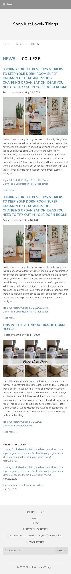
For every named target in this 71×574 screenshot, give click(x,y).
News (19, 44)
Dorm (45, 180)
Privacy (36, 523)
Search (35, 518)
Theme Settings (54, 535)
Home (6, 44)
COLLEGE (36, 180)
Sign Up (61, 550)
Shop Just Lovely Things (39, 567)
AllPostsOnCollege (19, 180)
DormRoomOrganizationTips (18, 184)
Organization (41, 184)
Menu (10, 4)
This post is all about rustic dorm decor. (24, 485)
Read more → (10, 190)
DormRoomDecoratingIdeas (18, 425)
